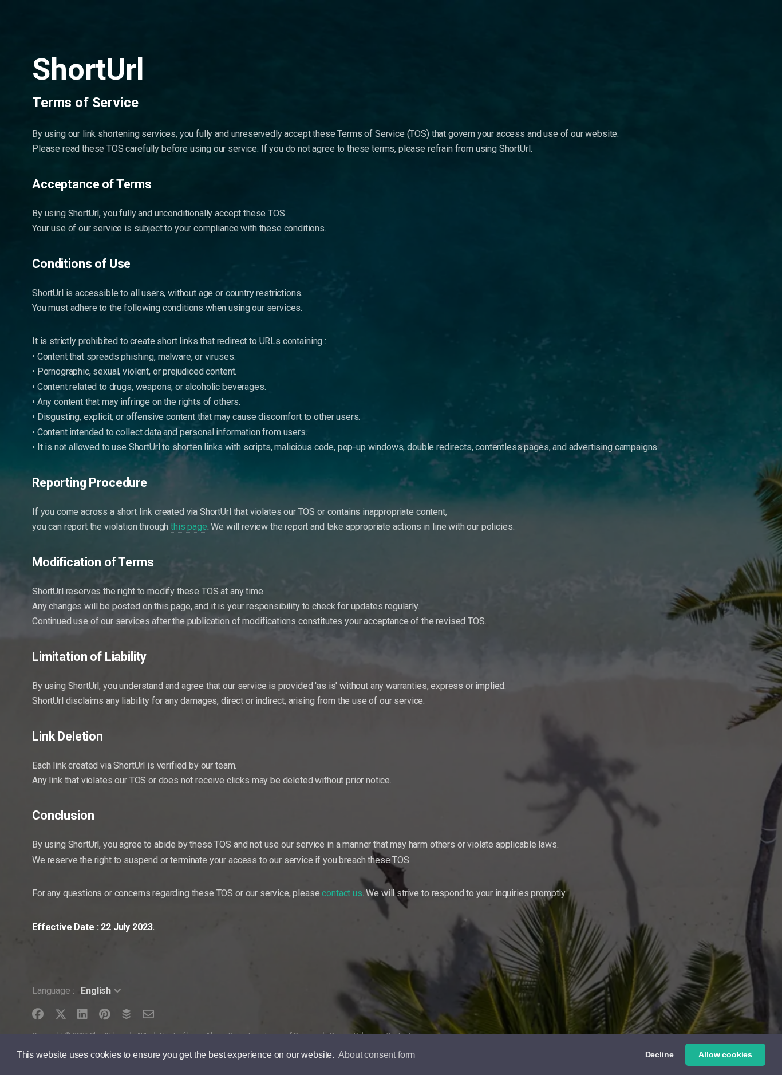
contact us (342, 893)
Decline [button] (659, 1054)
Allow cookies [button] (725, 1054)
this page (189, 526)
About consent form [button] (376, 1055)
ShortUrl (88, 69)
